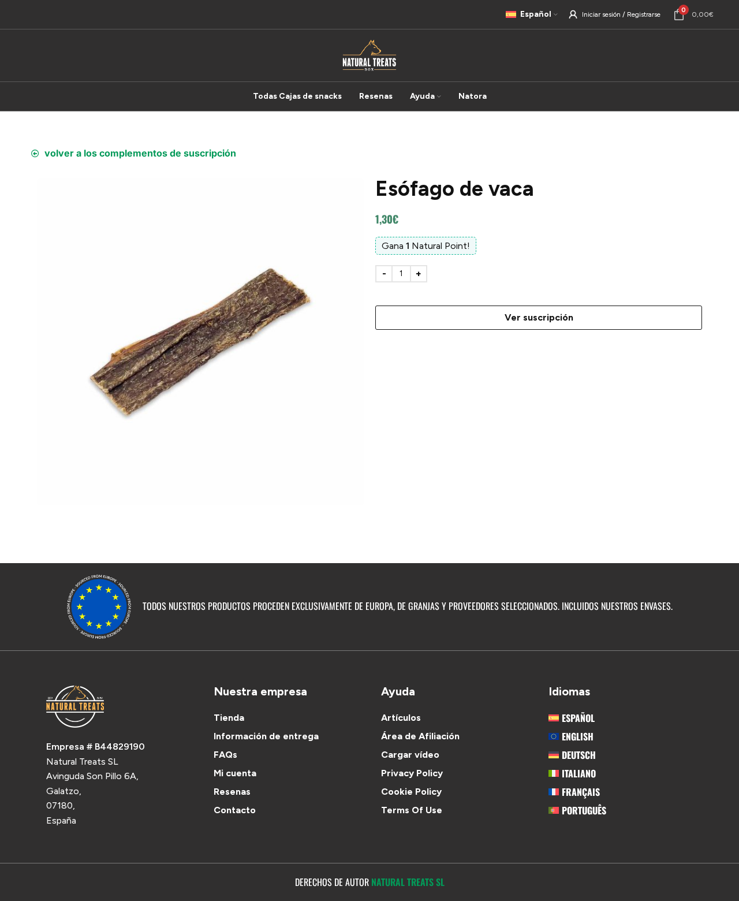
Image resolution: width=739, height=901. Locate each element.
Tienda (229, 717)
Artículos (401, 717)
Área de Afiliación (420, 736)
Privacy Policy (412, 773)
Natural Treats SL (408, 882)
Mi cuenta (235, 773)
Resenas (232, 791)
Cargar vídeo (410, 754)
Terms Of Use (411, 810)
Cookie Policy (411, 791)
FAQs (225, 754)
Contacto (235, 810)
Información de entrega (266, 736)
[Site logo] (369, 54)
